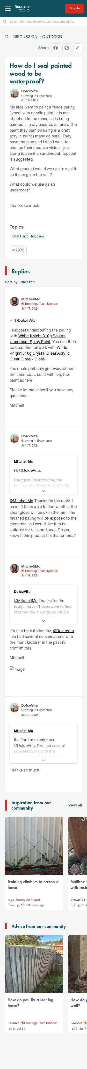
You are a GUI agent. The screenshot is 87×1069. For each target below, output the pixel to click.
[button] (14, 93)
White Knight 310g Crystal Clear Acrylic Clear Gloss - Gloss (40, 353)
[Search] (5, 21)
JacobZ (13, 1023)
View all (75, 805)
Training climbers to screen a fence (33, 884)
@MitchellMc (21, 500)
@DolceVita (25, 320)
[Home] (6, 37)
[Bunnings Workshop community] (23, 8)
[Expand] (43, 491)
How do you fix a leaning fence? (30, 1002)
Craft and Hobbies (28, 236)
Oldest (26, 282)
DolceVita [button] (29, 91)
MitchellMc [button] (30, 299)
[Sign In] (74, 9)
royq (11, 900)
